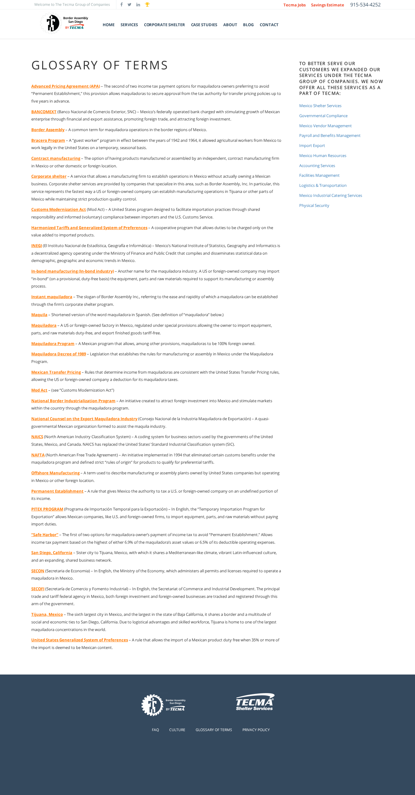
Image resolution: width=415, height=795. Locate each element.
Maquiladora (44, 325)
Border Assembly (47, 129)
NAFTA (38, 455)
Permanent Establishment (57, 491)
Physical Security (314, 205)
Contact (269, 24)
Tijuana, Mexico (47, 614)
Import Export (312, 145)
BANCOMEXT (44, 111)
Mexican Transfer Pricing (56, 372)
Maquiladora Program (52, 343)
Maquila (39, 314)
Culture (177, 729)
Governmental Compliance (323, 115)
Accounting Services (317, 165)
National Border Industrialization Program (73, 400)
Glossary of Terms (214, 729)
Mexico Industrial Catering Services (330, 195)
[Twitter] (129, 4)
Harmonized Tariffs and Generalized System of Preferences (89, 227)
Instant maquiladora (51, 296)
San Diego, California (51, 552)
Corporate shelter (49, 176)
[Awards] (147, 4)
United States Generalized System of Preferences (79, 640)
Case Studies (204, 24)
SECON (37, 571)
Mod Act (39, 390)
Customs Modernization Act (58, 209)
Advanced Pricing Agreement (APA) (65, 86)
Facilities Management (319, 175)
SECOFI (37, 588)
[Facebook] (121, 4)
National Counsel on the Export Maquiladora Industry (84, 418)
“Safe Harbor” (44, 534)
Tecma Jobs (294, 5)
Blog (248, 24)
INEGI (36, 245)
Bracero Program (48, 140)
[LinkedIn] (138, 4)
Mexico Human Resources (322, 155)
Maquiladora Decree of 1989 (58, 354)
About (230, 24)
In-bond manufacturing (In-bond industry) (72, 271)
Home (109, 24)
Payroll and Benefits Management (330, 135)
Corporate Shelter (164, 24)
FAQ (155, 729)
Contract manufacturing (55, 158)
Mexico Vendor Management (325, 125)
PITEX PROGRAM (47, 509)
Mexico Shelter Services (320, 105)
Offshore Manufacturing (55, 473)
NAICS (37, 436)
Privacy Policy (256, 729)
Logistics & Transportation (323, 185)
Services (129, 24)
